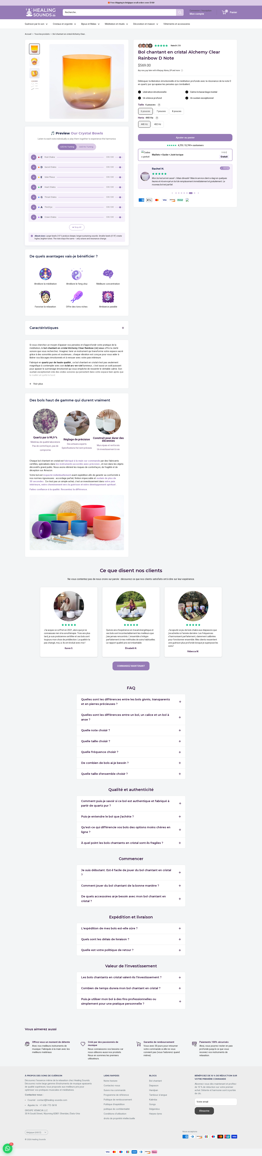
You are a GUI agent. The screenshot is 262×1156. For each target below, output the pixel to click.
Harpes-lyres (155, 1113)
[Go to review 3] (181, 193)
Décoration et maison (144, 24)
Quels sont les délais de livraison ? (105, 939)
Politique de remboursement (118, 1099)
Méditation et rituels (115, 24)
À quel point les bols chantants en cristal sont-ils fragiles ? (122, 843)
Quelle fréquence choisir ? (99, 752)
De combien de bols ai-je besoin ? (105, 763)
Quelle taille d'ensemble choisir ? (104, 774)
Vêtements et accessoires (176, 24)
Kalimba (153, 1099)
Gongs (152, 1104)
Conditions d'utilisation (115, 1113)
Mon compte (197, 13)
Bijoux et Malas (88, 24)
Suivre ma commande (115, 1090)
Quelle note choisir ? (95, 730)
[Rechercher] (180, 12)
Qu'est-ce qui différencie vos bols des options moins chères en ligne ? (125, 830)
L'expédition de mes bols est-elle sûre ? (109, 928)
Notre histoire (110, 1080)
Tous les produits (42, 34)
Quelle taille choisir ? (95, 741)
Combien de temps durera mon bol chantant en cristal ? (120, 988)
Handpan (153, 1090)
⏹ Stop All (76, 227)
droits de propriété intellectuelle (119, 1118)
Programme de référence (116, 1095)
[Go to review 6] (189, 193)
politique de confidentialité (117, 1109)
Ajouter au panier (185, 137)
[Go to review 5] (187, 193)
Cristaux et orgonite (63, 24)
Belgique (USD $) (34, 1132)
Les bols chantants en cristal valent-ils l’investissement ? (121, 977)
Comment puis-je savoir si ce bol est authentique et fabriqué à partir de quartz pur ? (125, 803)
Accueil (28, 34)
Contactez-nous (112, 1085)
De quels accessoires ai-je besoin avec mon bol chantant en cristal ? (123, 899)
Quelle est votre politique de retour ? (107, 950)
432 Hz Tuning (67, 147)
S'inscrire (204, 1110)
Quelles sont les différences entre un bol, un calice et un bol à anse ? (125, 717)
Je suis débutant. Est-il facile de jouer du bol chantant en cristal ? (126, 873)
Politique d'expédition (114, 1104)
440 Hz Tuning (86, 147)
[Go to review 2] (179, 193)
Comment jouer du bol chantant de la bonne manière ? (120, 885)
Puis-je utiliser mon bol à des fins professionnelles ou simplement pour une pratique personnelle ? (118, 1002)
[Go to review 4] (184, 193)
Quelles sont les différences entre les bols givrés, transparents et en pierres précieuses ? (125, 702)
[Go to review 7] (193, 193)
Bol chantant (155, 1080)
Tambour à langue (158, 1095)
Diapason (153, 1085)
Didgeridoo (154, 1109)
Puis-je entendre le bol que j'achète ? (107, 816)
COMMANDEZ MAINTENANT (131, 666)
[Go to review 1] (176, 193)
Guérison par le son (34, 24)
